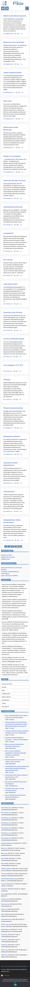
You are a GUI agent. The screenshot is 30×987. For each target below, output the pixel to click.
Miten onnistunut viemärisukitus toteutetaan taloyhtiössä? (14, 745)
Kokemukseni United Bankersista (10, 128)
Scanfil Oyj (4, 935)
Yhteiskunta (5, 707)
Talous (4, 703)
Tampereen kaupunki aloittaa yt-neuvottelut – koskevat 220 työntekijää (16, 739)
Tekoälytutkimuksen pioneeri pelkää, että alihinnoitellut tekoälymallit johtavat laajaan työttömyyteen (17, 768)
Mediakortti (24, 966)
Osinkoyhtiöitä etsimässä (20, 622)
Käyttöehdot (16, 966)
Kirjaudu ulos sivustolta (8, 557)
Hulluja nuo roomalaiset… (12, 156)
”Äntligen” (7, 379)
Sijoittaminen (6, 700)
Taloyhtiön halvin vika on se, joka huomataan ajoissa (14, 789)
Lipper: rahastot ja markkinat (9, 576)
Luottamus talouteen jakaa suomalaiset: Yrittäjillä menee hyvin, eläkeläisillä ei (17, 732)
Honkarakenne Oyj (6, 919)
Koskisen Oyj (5, 899)
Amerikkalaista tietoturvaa (12, 207)
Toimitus (9, 966)
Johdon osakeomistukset (12, 72)
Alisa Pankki (4, 858)
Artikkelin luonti (5, 559)
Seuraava (18, 546)
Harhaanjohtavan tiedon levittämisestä (11, 521)
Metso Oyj (4, 848)
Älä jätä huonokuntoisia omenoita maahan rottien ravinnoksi (15, 761)
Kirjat (3, 691)
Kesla (2, 914)
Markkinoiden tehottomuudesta (14, 16)
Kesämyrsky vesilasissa (11, 436)
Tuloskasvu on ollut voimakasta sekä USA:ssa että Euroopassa (14, 659)
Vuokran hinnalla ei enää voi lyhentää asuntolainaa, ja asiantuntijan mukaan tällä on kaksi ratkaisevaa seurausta (16, 724)
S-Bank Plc (4, 889)
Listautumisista (8, 491)
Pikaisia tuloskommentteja (13, 408)
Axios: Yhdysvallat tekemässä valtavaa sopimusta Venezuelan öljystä (16, 717)
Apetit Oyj (4, 909)
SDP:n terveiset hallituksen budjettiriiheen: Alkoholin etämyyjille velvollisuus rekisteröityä (15, 753)
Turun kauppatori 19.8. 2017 (13, 365)
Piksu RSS (7, 976)
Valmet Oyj (4, 950)
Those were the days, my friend (14, 180)
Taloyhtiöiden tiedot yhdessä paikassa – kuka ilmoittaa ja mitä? (17, 776)
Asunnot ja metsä (7, 684)
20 (12, 546)
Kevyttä (4, 687)
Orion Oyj (3, 874)
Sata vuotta (7, 101)
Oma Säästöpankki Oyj (7, 884)
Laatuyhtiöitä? (8, 233)
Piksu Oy (3, 966)
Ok (15, 984)
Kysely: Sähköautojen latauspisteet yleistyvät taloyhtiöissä (15, 796)
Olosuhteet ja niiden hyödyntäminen (10, 464)
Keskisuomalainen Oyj (7, 843)
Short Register (5, 574)
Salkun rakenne (6, 697)
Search (27, 8)
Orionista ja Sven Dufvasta (12, 312)
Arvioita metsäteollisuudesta (13, 339)
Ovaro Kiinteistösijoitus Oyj (9, 879)
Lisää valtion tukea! (10, 284)
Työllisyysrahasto (6, 869)
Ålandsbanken (5, 930)
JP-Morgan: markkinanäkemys (10, 572)
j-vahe (17, 33)
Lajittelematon (6, 694)
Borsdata (3, 570)
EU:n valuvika (8, 260)
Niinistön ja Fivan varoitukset (13, 42)
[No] (28, 982)
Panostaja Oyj (5, 904)
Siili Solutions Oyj (6, 808)
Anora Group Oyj (5, 924)
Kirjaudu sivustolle (6, 555)
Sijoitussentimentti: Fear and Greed (11, 568)
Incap (2, 894)
